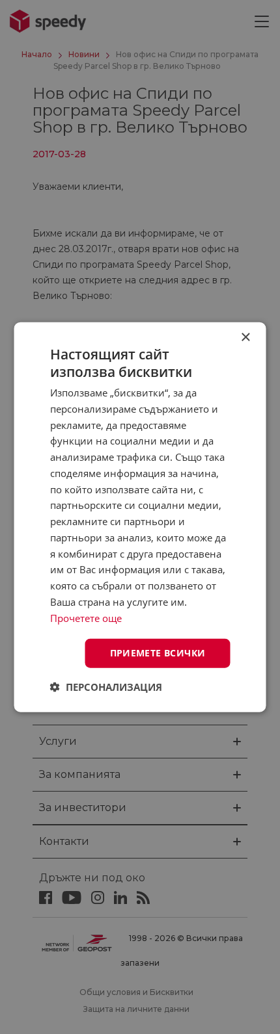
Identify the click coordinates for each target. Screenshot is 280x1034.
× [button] (245, 337)
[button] (106, 687)
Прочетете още (86, 617)
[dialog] (140, 517)
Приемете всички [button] (158, 653)
